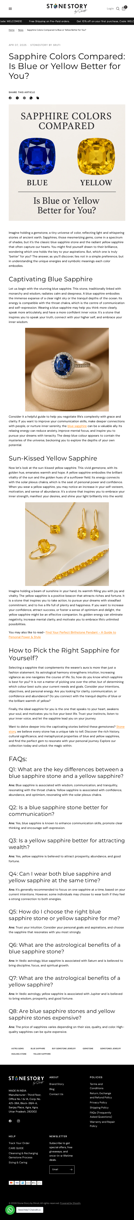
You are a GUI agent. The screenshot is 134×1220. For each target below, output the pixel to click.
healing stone (18, 1054)
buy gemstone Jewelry (64, 1048)
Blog (51, 1089)
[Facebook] (11, 98)
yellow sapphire (42, 1054)
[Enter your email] (71, 1169)
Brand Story (56, 1084)
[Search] (118, 8)
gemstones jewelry (110, 1048)
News (20, 30)
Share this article (22, 92)
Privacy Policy (98, 1102)
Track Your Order (19, 1143)
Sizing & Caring (18, 1162)
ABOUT (54, 1077)
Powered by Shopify (70, 1203)
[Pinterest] (25, 98)
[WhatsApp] (32, 98)
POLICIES (96, 1077)
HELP (12, 1136)
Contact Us (56, 1094)
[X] (18, 98)
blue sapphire (77, 426)
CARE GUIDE (16, 1148)
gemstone (88, 1048)
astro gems (17, 1048)
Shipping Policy (99, 1107)
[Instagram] (21, 1121)
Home (11, 30)
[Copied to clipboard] (38, 98)
